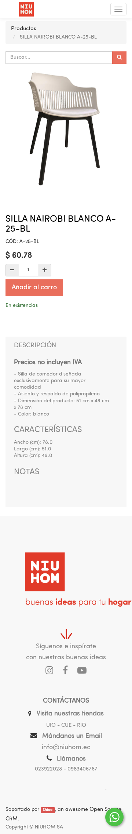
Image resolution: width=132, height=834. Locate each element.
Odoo (47, 810)
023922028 (48, 769)
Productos (23, 29)
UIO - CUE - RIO (66, 725)
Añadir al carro (34, 287)
